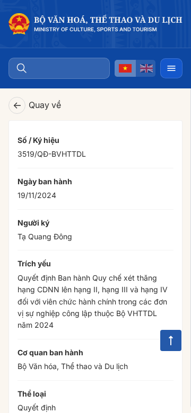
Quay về (37, 105)
